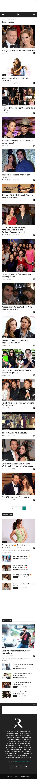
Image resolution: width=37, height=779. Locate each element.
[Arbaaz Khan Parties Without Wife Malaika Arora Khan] (18, 294)
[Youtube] (26, 767)
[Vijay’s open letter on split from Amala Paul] (18, 66)
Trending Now (5, 429)
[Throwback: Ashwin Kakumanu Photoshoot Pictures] (6, 694)
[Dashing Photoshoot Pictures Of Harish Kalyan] (18, 636)
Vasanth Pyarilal (6, 83)
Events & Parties (6, 192)
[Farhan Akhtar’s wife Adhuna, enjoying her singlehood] (18, 255)
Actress (4, 542)
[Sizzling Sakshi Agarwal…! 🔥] (6, 558)
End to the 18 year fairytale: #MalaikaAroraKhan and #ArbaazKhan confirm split (14, 229)
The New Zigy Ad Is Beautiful (15, 433)
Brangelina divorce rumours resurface (18, 50)
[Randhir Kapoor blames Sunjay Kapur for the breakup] (18, 390)
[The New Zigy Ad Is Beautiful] (18, 421)
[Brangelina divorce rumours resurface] (18, 36)
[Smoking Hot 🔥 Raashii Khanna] (18, 531)
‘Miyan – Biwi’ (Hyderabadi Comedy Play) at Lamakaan (17, 196)
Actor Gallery (7, 620)
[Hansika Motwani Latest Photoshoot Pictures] (6, 586)
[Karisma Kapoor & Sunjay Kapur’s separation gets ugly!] (18, 358)
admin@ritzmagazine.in (22, 761)
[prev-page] (12, 508)
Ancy (3, 435)
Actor (3, 647)
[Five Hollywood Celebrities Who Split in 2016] (18, 96)
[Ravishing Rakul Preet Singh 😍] (6, 577)
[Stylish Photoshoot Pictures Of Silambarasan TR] (6, 685)
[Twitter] (21, 767)
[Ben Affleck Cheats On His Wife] (18, 484)
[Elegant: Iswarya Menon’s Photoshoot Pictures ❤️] (6, 568)
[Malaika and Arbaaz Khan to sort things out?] (18, 160)
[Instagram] (16, 767)
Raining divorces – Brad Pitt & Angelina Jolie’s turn (15, 341)
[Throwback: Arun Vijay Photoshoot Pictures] (6, 666)
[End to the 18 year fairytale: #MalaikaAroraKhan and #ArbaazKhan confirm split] (18, 214)
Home (3, 19)
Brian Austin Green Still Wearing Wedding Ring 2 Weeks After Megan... (18, 465)
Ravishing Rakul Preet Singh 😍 (22, 575)
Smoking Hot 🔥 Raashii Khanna (16, 545)
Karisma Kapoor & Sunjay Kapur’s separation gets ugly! (16, 371)
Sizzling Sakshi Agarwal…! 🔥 (21, 556)
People (4, 47)
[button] (3, 14)
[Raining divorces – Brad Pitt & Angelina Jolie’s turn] (18, 327)
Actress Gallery (7, 514)
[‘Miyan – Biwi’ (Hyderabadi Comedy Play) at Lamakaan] (18, 188)
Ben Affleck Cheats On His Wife (15, 497)
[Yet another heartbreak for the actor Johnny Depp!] (18, 127)
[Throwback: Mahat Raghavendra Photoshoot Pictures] (6, 676)
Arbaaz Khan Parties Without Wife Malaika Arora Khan (17, 308)
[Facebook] (11, 767)
